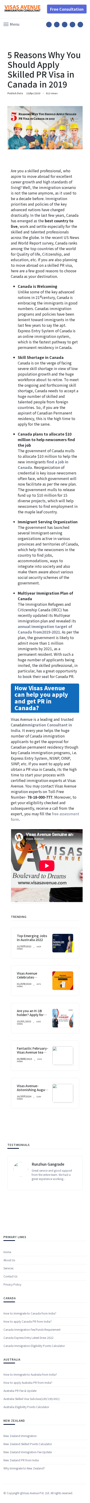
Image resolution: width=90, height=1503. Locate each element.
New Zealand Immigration (20, 1436)
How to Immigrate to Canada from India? (29, 1313)
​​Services (8, 1268)
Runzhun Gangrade (48, 1164)
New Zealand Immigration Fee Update (27, 1452)
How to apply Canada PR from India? (27, 1321)
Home (7, 1252)
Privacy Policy (12, 1284)
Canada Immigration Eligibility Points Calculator (34, 1346)
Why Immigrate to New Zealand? (24, 1468)
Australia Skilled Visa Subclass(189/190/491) (31, 1399)
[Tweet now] (57, 24)
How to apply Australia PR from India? (27, 1382)
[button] (11, 23)
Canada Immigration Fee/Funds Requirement (31, 1329)
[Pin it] (64, 24)
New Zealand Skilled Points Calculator (27, 1444)
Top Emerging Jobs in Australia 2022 (32, 937)
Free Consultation (67, 9)
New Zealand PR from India (21, 1460)
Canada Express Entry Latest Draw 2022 (28, 1338)
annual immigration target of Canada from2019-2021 (45, 629)
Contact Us (10, 1276)
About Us (9, 1260)
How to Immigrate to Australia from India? (30, 1374)
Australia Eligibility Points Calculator (26, 1407)
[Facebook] (49, 24)
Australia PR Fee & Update (19, 1391)
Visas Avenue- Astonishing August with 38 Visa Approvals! (32, 1091)
